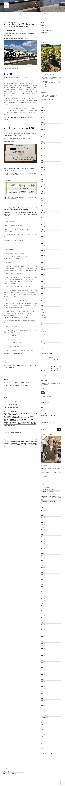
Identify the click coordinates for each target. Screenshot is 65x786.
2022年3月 (43, 198)
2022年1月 (43, 203)
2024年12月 (43, 131)
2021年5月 (43, 222)
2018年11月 (43, 293)
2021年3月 (43, 226)
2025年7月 (43, 115)
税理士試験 (43, 343)
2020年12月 (43, 233)
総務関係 (42, 348)
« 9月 (45, 375)
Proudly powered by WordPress (9, 783)
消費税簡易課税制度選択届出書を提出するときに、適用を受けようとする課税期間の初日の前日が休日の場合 (51, 498)
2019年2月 (43, 286)
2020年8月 (43, 243)
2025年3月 (43, 124)
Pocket (14, 30)
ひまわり (16, 5)
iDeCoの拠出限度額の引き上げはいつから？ (49, 491)
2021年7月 (43, 217)
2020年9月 (43, 241)
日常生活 (42, 329)
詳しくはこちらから (9, 197)
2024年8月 (43, 141)
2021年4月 (43, 224)
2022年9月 (43, 188)
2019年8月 (43, 272)
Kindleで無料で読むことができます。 (48, 99)
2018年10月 (43, 295)
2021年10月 (43, 210)
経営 (41, 346)
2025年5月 (43, 119)
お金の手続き (12, 432)
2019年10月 (43, 267)
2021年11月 (43, 207)
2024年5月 (43, 148)
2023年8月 (43, 169)
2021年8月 (43, 214)
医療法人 (42, 324)
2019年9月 (43, 269)
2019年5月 (43, 279)
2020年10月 (43, 238)
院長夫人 (42, 350)
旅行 (41, 327)
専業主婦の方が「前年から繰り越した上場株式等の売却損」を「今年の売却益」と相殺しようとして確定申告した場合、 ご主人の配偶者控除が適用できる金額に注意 (20, 424)
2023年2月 (43, 176)
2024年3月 (43, 153)
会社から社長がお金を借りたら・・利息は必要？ (50, 494)
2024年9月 (43, 138)
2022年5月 (43, 193)
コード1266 (26, 93)
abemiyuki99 (13, 22)
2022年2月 (43, 200)
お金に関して (8, 432)
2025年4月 (43, 122)
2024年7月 (43, 143)
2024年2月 (43, 155)
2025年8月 (43, 112)
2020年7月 (43, 245)
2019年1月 (43, 288)
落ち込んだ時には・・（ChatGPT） (48, 422)
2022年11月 (43, 184)
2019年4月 (43, 281)
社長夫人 (42, 336)
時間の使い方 (43, 331)
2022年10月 (43, 186)
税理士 (42, 341)
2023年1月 (43, 179)
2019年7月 (43, 274)
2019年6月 (43, 276)
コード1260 (11, 93)
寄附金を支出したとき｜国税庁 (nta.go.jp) (14, 240)
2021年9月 (43, 212)
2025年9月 (43, 110)
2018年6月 (43, 305)
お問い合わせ (14, 13)
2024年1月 (43, 157)
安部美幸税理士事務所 (42, 13)
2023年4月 (43, 174)
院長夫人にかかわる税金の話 (46, 353)
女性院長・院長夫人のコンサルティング (27, 13)
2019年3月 (43, 283)
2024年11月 (43, 134)
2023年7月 (43, 172)
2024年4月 (43, 150)
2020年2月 (43, 257)
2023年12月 (43, 160)
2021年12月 (43, 205)
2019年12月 (43, 262)
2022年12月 (43, 181)
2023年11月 (43, 162)
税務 (20, 432)
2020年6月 (43, 248)
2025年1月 (43, 129)
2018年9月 (43, 298)
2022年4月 (43, 195)
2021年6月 (43, 219)
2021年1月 (43, 231)
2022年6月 (43, 191)
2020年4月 (43, 253)
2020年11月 (43, 236)
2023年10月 (43, 165)
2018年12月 (43, 291)
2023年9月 (43, 167)
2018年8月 (43, 300)
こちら (33, 112)
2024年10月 (43, 136)
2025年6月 (43, 117)
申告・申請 (17, 432)
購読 (43, 392)
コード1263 (18, 93)
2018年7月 (43, 302)
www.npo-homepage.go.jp (11, 317)
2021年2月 (43, 229)
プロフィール (6, 13)
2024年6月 (43, 146)
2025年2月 (43, 127)
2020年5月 (43, 250)
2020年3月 (43, 255)
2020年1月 (43, 260)
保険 (41, 322)
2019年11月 (43, 264)
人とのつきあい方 (44, 317)
